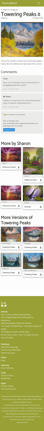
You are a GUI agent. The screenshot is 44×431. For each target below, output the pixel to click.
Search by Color (8, 353)
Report (5, 89)
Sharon (4, 18)
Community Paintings (10, 350)
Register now (9, 130)
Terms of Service (8, 389)
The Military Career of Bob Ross (15, 332)
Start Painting (7, 368)
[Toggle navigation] (39, 3)
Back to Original (10, 10)
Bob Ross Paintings (9, 347)
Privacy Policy (7, 386)
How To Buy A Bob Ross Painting (15, 315)
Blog (3, 360)
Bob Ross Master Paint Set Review (16, 323)
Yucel (5, 79)
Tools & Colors (7, 375)
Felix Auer (20, 422)
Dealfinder (6, 378)
